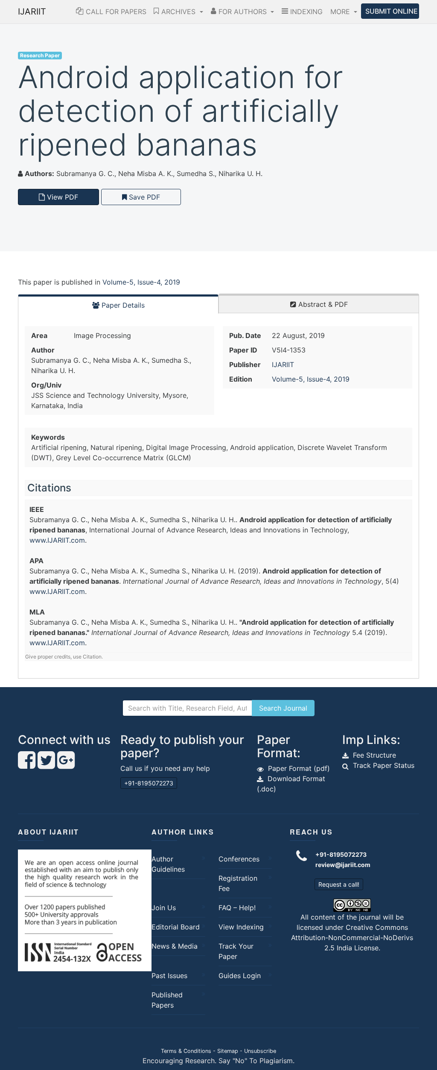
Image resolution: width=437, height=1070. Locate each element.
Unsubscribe (260, 1051)
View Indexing (241, 927)
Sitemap (227, 1051)
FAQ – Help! (237, 907)
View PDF (61, 197)
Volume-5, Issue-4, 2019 (141, 282)
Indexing (305, 11)
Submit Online (391, 11)
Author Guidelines (168, 864)
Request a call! (338, 884)
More (341, 11)
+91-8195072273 (148, 783)
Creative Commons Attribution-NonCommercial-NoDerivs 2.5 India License (352, 937)
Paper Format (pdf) (299, 768)
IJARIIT (32, 11)
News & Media (174, 946)
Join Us (163, 907)
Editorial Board (175, 927)
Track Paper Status (383, 765)
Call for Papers (115, 11)
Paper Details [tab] (122, 305)
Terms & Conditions (186, 1051)
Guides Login (239, 975)
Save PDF (143, 197)
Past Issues (169, 975)
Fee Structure (374, 755)
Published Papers (167, 1000)
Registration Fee (237, 883)
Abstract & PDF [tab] (322, 304)
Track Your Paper (235, 951)
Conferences (238, 859)
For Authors (242, 11)
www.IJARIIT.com (57, 540)
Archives (178, 11)
